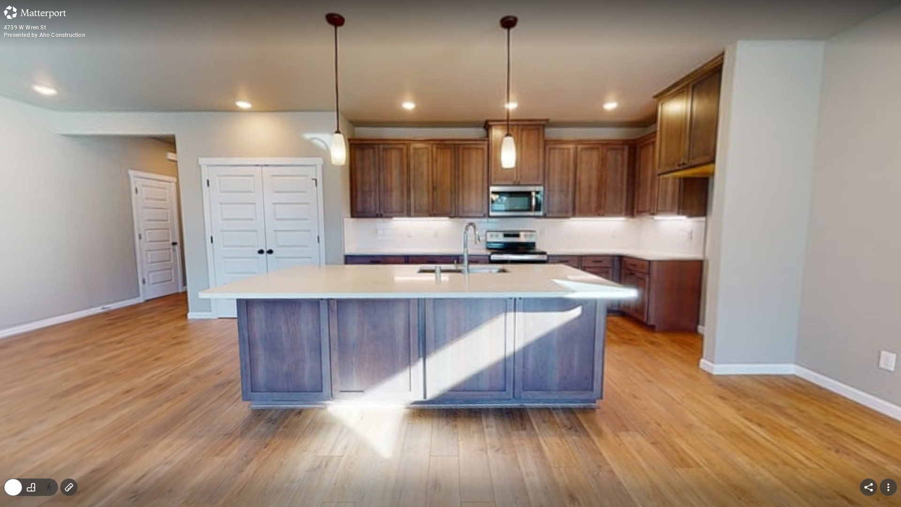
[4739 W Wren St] (450, 253)
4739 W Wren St (25, 27)
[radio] (13, 487)
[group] (31, 487)
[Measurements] (69, 487)
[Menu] (888, 487)
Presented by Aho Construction (44, 35)
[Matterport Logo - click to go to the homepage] (35, 12)
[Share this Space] (869, 487)
